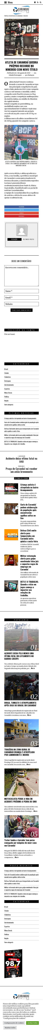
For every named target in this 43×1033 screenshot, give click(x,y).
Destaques (18, 75)
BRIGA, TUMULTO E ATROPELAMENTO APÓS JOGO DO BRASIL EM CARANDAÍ (20, 704)
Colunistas (7, 377)
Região (6, 400)
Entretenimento (9, 385)
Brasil (6, 369)
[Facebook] (35, 2)
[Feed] (37, 2)
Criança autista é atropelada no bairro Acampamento (20, 418)
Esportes (7, 388)
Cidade (11, 75)
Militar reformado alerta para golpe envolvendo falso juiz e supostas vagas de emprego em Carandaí (21, 436)
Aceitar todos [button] (32, 1023)
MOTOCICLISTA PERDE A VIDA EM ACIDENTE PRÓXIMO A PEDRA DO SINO (20, 800)
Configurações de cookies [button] (14, 1023)
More (33, 668)
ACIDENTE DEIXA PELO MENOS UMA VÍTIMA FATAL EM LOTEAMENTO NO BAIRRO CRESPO (19, 656)
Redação (31, 75)
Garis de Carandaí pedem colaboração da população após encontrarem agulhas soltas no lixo (21, 423)
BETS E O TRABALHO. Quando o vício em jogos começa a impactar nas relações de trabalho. (21, 442)
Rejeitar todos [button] (10, 1028)
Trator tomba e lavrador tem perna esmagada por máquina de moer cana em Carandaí (20, 843)
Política (6, 396)
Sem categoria (8, 404)
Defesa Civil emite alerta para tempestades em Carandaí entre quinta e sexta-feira (29, 536)
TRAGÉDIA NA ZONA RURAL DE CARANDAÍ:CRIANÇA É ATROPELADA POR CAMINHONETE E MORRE (19, 752)
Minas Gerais (8, 392)
